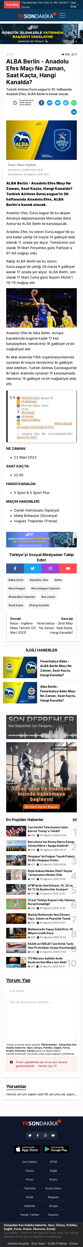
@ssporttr (27, 416)
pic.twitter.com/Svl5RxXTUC (35, 427)
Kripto (53, 1179)
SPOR (10, 54)
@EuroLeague (31, 398)
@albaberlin (29, 402)
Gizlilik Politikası (57, 1243)
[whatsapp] (74, 103)
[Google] (27, 1149)
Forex (29, 1179)
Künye (74, 1243)
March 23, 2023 (26, 437)
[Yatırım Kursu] (41, 777)
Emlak (29, 1197)
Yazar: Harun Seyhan (22, 164)
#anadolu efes (39, 580)
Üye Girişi (73, 4)
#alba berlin (16, 580)
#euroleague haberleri (45, 588)
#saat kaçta (15, 605)
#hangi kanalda (39, 605)
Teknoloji (30, 1188)
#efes (58, 580)
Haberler (29, 1206)
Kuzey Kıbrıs (53, 1188)
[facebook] (41, 103)
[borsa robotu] (41, 33)
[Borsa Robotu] (41, 539)
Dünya (30, 1170)
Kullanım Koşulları (18, 1243)
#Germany (28, 412)
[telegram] (66, 103)
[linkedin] (74, 112)
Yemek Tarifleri (29, 1214)
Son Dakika (29, 1161)
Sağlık (53, 1170)
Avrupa (53, 1206)
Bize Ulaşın (38, 1243)
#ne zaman (48, 596)
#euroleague (16, 588)
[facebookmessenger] (50, 103)
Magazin (53, 1197)
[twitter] (58, 103)
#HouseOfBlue (31, 420)
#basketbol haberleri (21, 596)
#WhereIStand (63, 424)
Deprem (53, 1214)
